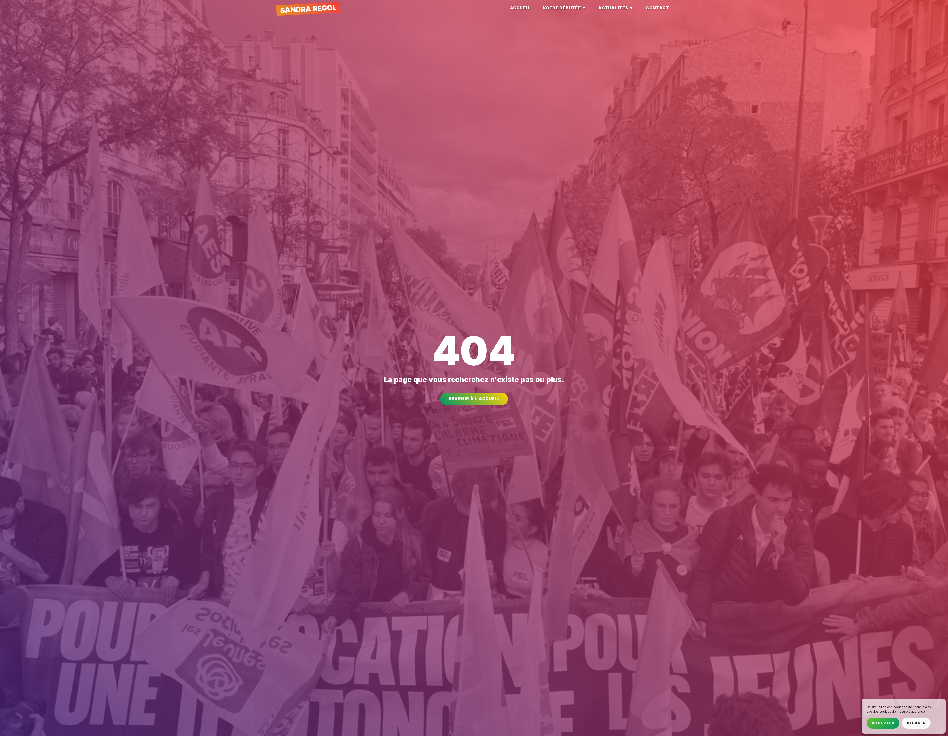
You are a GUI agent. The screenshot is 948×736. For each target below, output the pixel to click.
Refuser (916, 723)
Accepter (882, 723)
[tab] (520, 8)
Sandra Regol (308, 9)
